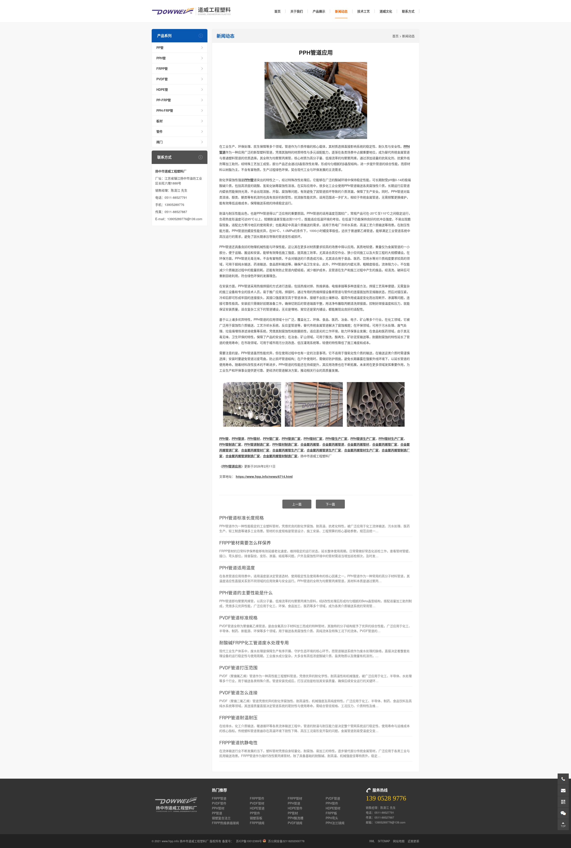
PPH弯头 (332, 818)
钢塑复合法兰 (221, 818)
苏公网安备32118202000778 (286, 841)
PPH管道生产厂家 (362, 438)
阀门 (159, 142)
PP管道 (217, 813)
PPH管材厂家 (313, 438)
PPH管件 (332, 803)
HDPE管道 (257, 808)
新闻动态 (341, 11)
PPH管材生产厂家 (391, 438)
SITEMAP (384, 841)
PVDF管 (162, 79)
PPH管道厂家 (291, 438)
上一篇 (297, 504)
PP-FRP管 (163, 100)
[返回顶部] (563, 824)
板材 (159, 121)
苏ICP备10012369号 (249, 841)
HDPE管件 (295, 808)
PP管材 (293, 813)
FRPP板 (331, 813)
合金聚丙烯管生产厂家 (288, 450)
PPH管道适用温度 (237, 567)
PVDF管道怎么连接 (238, 692)
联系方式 (408, 11)
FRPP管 (162, 68)
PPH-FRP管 (164, 110)
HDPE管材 (333, 808)
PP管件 (255, 813)
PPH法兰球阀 (335, 823)
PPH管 (161, 58)
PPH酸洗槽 (295, 818)
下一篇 (330, 504)
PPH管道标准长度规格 (241, 517)
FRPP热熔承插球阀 (225, 823)
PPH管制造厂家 (230, 444)
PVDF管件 (219, 803)
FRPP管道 (219, 798)
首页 (277, 11)
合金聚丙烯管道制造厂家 (243, 456)
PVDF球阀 (295, 823)
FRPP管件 (257, 798)
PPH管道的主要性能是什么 (246, 592)
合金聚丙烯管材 (358, 444)
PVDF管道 (333, 798)
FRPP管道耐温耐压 (238, 717)
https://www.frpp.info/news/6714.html (264, 476)
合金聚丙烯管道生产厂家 (324, 450)
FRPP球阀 (257, 823)
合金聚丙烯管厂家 (384, 444)
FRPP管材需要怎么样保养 (245, 542)
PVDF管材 (257, 803)
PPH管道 (238, 438)
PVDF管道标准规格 (238, 617)
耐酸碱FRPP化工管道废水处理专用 (254, 642)
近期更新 (413, 841)
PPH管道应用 (231, 466)
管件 (159, 131)
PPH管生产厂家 (336, 438)
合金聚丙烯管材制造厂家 (280, 456)
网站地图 (399, 841)
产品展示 (319, 11)
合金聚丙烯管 (309, 444)
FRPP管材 (295, 798)
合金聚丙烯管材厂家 (255, 450)
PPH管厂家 (271, 438)
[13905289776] (563, 779)
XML (372, 841)
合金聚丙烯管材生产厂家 (361, 450)
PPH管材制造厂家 (284, 444)
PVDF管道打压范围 (238, 667)
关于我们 (296, 11)
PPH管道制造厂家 (256, 444)
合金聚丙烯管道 (333, 444)
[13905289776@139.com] (563, 790)
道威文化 (386, 11)
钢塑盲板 (256, 818)
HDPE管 (162, 89)
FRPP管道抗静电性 (238, 742)
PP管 (159, 47)
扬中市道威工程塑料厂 (191, 11)
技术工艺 (363, 11)
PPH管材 (253, 438)
